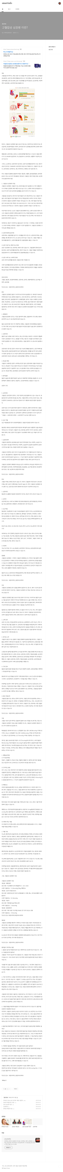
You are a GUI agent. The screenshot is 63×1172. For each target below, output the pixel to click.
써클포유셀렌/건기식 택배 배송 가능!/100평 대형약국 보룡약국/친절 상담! (16, 67)
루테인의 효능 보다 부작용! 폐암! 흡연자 (13, 1100)
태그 (9, 9)
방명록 (17, 9)
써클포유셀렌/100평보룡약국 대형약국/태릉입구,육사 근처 (16, 64)
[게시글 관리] (10, 1089)
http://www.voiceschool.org (11, 49)
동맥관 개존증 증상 (8, 1108)
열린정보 (6, 1097)
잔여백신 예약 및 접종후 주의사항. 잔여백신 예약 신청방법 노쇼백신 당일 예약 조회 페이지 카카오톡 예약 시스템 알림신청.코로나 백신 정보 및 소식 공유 (19, 1142)
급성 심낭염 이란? (7, 1104)
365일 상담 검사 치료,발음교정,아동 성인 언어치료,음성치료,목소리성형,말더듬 (22, 55)
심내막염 (5, 1106)
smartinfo (7, 3)
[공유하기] (8, 1089)
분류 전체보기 (52, 47)
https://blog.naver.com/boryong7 (12, 61)
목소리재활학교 (8, 52)
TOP (59, 1166)
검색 (56, 3)
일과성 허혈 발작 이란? (9, 1102)
